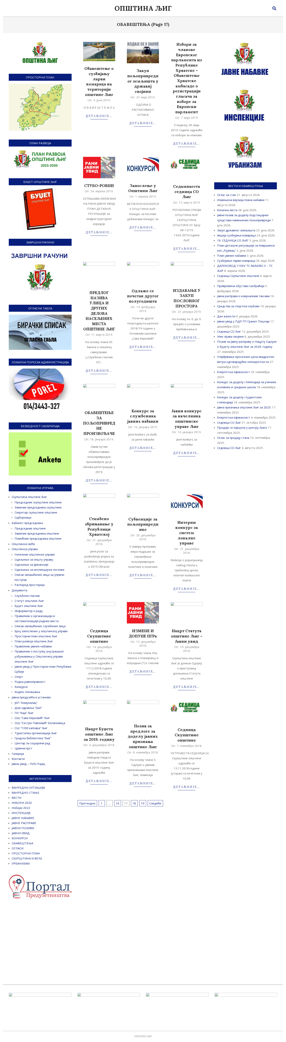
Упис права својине (230, 336)
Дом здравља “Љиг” (28, 708)
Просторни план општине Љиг (36, 636)
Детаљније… (99, 116)
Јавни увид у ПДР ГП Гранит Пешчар (243, 321)
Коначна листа (227, 210)
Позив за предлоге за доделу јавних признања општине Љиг (143, 736)
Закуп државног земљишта (236, 230)
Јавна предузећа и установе (31, 697)
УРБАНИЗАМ (21, 863)
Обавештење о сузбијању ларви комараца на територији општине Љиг (99, 81)
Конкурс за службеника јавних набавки (142, 416)
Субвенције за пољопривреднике (143, 524)
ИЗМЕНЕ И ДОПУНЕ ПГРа (143, 633)
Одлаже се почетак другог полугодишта (143, 296)
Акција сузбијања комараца (236, 235)
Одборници (23, 517)
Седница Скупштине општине (99, 635)
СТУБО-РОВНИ (99, 185)
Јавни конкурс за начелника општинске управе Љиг (187, 418)
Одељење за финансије (31, 564)
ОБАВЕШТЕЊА (22, 843)
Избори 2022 (21, 808)
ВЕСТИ (16, 798)
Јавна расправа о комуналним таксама (243, 296)
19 (142, 803)
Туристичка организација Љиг (36, 733)
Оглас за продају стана (233, 438)
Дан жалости (226, 316)
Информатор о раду (29, 611)
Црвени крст (23, 748)
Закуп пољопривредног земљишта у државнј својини (143, 81)
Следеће (155, 803)
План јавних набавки (231, 255)
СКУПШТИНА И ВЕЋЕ (27, 858)
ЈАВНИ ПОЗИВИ (23, 828)
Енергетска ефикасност (233, 372)
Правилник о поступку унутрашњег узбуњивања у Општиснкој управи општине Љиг (39, 656)
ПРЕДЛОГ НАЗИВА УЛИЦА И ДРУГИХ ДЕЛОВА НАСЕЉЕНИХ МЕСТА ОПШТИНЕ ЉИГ (99, 310)
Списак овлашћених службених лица (40, 626)
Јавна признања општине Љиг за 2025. (244, 407)
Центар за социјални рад (32, 743)
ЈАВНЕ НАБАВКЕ (23, 818)
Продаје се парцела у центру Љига (242, 427)
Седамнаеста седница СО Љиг (186, 191)
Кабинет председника (27, 523)
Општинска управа (25, 549)
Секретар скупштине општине (36, 512)
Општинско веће (23, 544)
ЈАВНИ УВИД (21, 833)
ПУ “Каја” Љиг (24, 713)
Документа (19, 590)
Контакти (18, 759)
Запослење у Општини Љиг (143, 188)
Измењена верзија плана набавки (240, 200)
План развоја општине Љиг (34, 641)
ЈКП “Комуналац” (26, 703)
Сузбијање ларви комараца (236, 260)
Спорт (19, 677)
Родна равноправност (30, 682)
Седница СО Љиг (229, 331)
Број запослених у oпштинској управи (41, 631)
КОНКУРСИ (19, 838)
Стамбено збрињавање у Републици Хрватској (99, 526)
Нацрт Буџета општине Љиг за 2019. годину (99, 734)
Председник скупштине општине (38, 502)
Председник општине (30, 528)
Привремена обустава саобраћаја (240, 286)
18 (134, 803)
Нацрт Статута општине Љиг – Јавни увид (186, 635)
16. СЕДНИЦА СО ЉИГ (232, 240)
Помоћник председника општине (38, 538)
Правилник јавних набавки (33, 646)
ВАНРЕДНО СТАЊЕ (25, 792)
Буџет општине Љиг (29, 606)
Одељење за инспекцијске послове (39, 569)
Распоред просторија (30, 585)
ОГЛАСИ (17, 848)
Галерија (18, 754)
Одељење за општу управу (34, 559)
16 (117, 803)
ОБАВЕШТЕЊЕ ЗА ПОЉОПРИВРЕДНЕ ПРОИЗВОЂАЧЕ (99, 423)
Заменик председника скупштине (38, 507)
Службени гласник (27, 596)
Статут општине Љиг (29, 601)
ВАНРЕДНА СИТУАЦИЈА (28, 787)
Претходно (87, 803)
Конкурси (21, 687)
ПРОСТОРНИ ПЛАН (26, 853)
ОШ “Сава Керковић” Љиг (32, 718)
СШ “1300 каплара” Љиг (31, 728)
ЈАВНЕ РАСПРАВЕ (24, 823)
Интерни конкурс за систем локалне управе (186, 533)
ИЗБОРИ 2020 (22, 803)
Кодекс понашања (27, 692)
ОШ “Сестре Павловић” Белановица (40, 723)
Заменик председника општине (37, 533)
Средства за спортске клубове (238, 306)
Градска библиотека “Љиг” (33, 738)
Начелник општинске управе (35, 554)
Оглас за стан (226, 195)
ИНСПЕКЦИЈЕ (21, 813)
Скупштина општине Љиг (29, 497)
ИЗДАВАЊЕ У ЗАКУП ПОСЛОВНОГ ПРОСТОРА (186, 298)
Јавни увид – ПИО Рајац (28, 764)
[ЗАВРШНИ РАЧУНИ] (40, 251)
